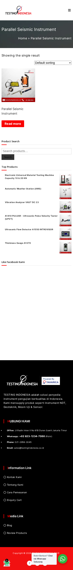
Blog (9, 525)
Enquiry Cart (14, 500)
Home (22, 38)
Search (8, 157)
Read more (13, 123)
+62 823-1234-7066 (32, 436)
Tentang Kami (15, 484)
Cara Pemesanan (17, 492)
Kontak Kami (14, 477)
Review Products (17, 532)
